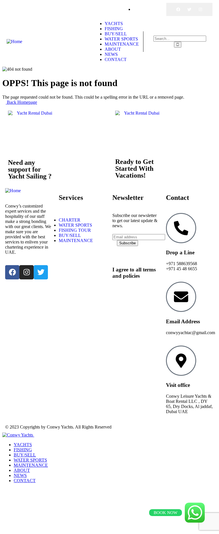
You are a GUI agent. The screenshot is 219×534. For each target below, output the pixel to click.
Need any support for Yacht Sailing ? (30, 169)
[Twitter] (189, 9)
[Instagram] (200, 9)
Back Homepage (21, 102)
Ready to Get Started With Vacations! (134, 168)
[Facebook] (178, 9)
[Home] (14, 41)
